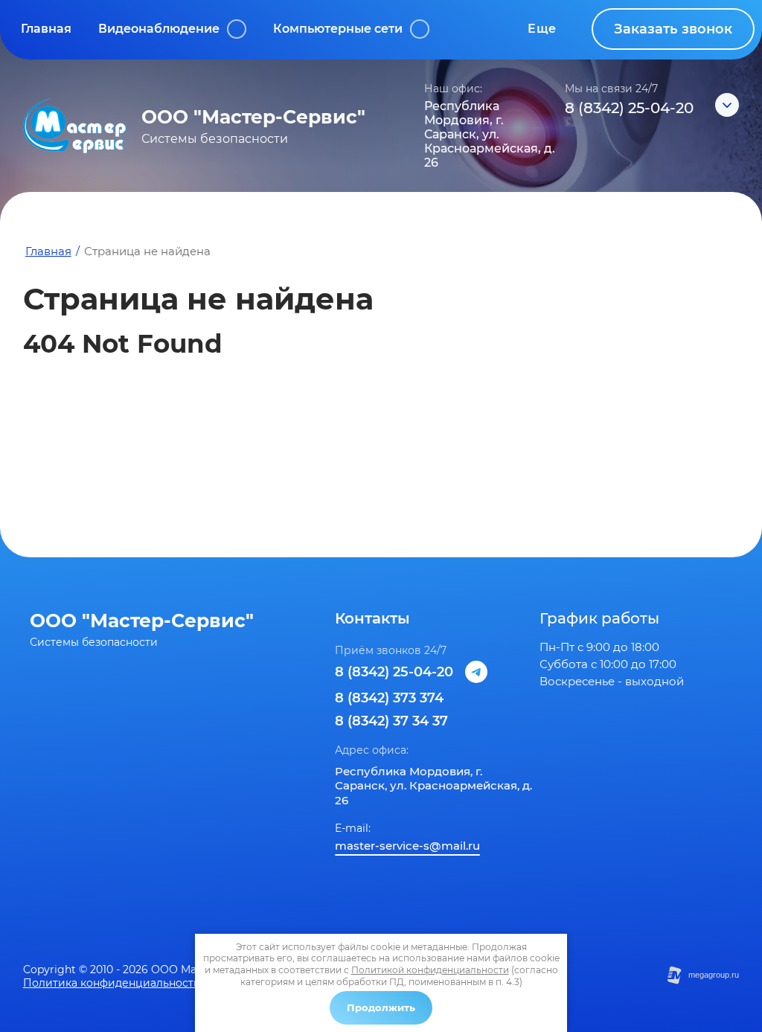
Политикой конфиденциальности (430, 969)
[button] (673, 29)
